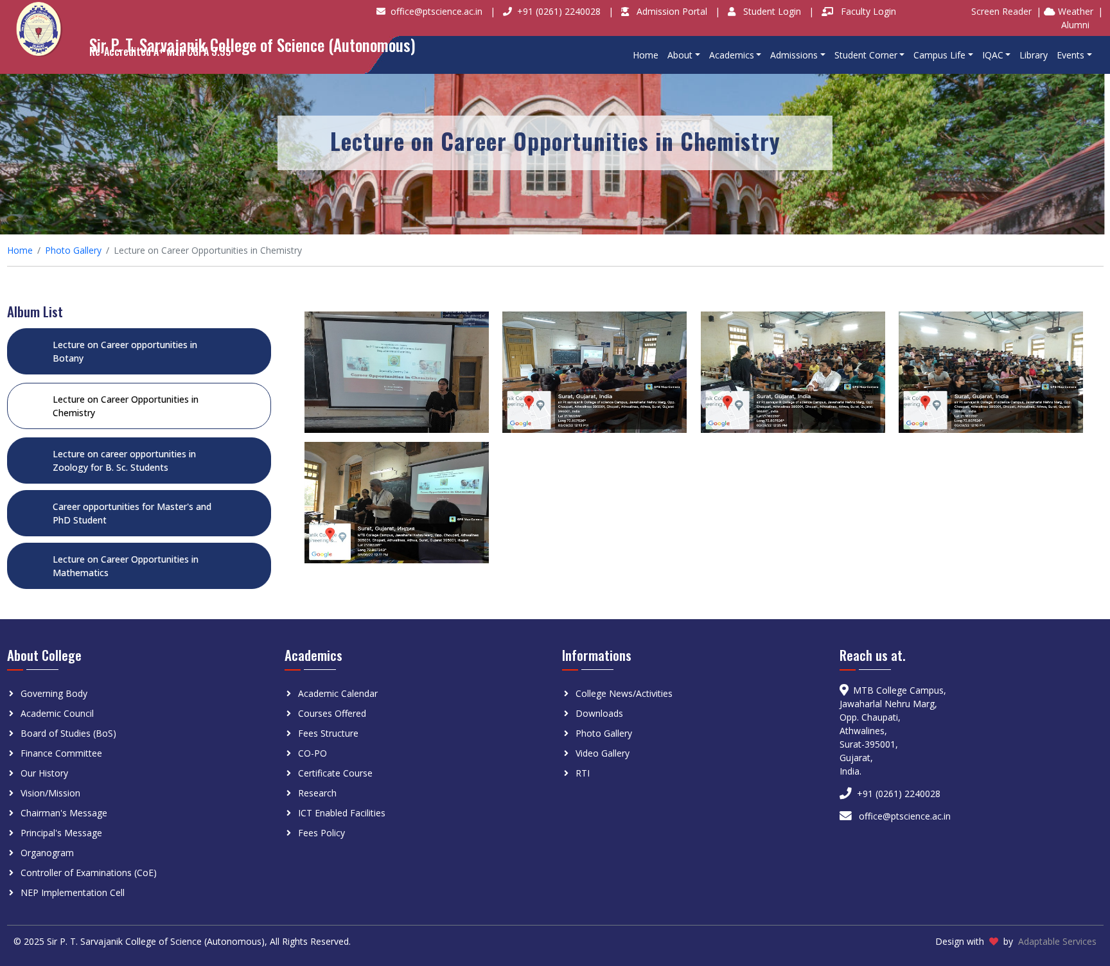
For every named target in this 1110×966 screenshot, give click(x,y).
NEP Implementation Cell (73, 892)
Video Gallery (603, 753)
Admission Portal (673, 11)
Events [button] (1070, 55)
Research (317, 793)
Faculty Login (868, 11)
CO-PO (312, 753)
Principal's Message (61, 833)
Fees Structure (328, 733)
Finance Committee (61, 753)
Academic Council (57, 713)
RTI (583, 773)
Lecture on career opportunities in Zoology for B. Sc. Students (124, 460)
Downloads (599, 713)
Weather (1074, 11)
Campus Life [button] (939, 55)
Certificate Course (335, 773)
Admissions (794, 55)
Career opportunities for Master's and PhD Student (132, 513)
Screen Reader (1001, 11)
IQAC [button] (992, 55)
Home (645, 55)
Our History (44, 773)
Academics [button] (731, 55)
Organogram (47, 853)
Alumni (1075, 25)
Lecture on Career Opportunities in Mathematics (125, 566)
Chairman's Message (64, 813)
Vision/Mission (50, 793)
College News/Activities (624, 693)
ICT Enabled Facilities (341, 813)
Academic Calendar (338, 693)
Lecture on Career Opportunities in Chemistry (125, 406)
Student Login (773, 11)
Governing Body (54, 693)
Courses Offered (332, 713)
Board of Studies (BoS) (68, 733)
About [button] (679, 55)
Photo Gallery (73, 250)
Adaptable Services (1057, 941)
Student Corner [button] (865, 55)
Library (1033, 55)
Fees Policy (321, 833)
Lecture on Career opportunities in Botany (125, 351)
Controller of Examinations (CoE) (89, 872)
